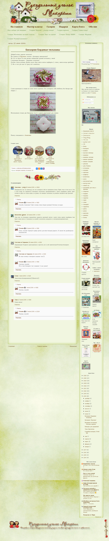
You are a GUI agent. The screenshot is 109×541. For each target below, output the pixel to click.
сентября (87, 406)
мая (86, 436)
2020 (85, 391)
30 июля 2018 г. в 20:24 (33, 311)
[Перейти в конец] (106, 524)
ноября (87, 401)
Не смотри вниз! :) (88, 471)
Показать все (98, 517)
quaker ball (86, 142)
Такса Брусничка (89, 429)
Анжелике (28, 135)
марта (87, 441)
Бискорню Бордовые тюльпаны (90, 417)
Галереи (51, 27)
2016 (85, 452)
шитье (85, 211)
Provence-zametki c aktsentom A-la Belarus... (91, 489)
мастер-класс (86, 183)
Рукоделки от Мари (89, 515)
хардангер (86, 207)
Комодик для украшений (92, 427)
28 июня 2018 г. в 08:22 (32, 187)
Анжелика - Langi (20, 187)
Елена (16, 276)
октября (87, 404)
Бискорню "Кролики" (90, 420)
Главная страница (42, 346)
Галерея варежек (63, 30)
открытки (85, 191)
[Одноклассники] (39, 169)
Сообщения (87, 100)
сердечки (85, 198)
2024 (85, 381)
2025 (85, 378)
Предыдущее (73, 346)
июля (86, 411)
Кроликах (23, 57)
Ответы (19, 199)
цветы (85, 209)
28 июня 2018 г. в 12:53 (39, 254)
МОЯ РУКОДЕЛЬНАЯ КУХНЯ (90, 483)
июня (86, 414)
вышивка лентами (88, 157)
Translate (96, 64)
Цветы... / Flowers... (88, 504)
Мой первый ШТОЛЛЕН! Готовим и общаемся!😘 (90, 492)
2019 (85, 394)
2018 (85, 396)
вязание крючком (88, 159)
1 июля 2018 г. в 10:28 (25, 276)
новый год (86, 185)
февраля (87, 444)
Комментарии (88, 103)
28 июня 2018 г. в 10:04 (33, 215)
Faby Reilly (86, 138)
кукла (84, 179)
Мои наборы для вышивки (17, 30)
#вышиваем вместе (88, 131)
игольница (28, 170)
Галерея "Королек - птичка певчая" (41, 30)
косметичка (86, 177)
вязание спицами (88, 162)
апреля (87, 439)
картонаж (85, 172)
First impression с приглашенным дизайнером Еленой (90, 510)
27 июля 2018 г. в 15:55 (24, 300)
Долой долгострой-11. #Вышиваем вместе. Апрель (18, 159)
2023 (85, 383)
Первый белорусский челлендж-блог (89, 507)
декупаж (85, 164)
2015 (85, 455)
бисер (84, 146)
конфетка (85, 175)
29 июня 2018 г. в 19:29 (32, 203)
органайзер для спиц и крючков (89, 188)
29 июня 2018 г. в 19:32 (32, 228)
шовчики (85, 215)
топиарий (85, 204)
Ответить (17, 196)
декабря (87, 398)
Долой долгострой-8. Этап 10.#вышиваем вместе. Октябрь (50, 160)
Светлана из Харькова (21, 242)
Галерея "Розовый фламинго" (17, 39)
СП (32, 170)
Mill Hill (85, 140)
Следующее (11, 346)
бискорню (18, 170)
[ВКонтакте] (37, 169)
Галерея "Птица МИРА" (67, 34)
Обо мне (93, 27)
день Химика (87, 166)
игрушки (85, 170)
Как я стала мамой (89, 473)
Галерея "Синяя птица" (80, 30)
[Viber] (44, 169)
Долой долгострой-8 (28, 158)
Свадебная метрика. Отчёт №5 (92, 432)
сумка (84, 202)
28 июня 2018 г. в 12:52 (35, 242)
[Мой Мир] (41, 169)
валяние (85, 151)
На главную (17, 27)
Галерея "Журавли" (85, 34)
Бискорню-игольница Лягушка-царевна (91, 423)
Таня (16, 300)
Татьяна (21, 203)
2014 (85, 458)
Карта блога (78, 27)
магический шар (87, 181)
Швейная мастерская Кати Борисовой (91, 501)
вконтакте (97, 271)
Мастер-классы (34, 27)
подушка (85, 196)
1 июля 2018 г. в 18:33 (32, 288)
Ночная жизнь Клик (89, 469)
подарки (85, 194)
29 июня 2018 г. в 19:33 (32, 262)
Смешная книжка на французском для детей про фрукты (90, 476)
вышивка (23, 170)
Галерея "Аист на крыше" (47, 34)
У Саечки (93, 93)
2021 (85, 388)
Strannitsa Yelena (21, 215)
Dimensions (86, 135)
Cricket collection (88, 133)
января (87, 447)
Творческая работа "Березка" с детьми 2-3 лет (91, 497)
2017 (85, 450)
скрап (84, 200)
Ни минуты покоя (88, 495)
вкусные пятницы (88, 153)
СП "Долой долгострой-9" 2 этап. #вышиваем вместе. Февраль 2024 (39, 160)
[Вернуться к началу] (106, 533)
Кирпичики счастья (89, 464)
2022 (85, 386)
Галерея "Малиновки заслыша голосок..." (21, 34)
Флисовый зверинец (89, 481)
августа (87, 409)
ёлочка (85, 217)
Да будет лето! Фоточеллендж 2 (91, 466)
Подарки (63, 27)
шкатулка (85, 213)
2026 (85, 376)
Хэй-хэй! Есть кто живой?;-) (90, 486)
